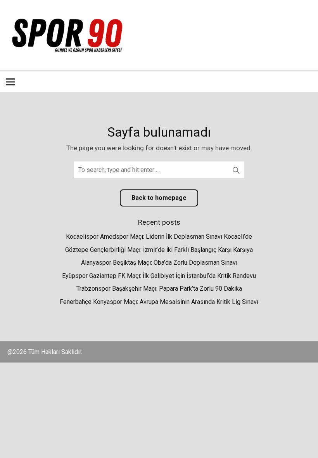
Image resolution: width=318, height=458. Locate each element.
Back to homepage (159, 197)
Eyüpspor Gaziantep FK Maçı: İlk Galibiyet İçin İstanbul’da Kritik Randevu (159, 275)
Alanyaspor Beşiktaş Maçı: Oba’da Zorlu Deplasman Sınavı (159, 262)
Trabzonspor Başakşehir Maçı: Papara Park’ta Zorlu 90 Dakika (159, 288)
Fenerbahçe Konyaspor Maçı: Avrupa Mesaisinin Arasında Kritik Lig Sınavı (159, 301)
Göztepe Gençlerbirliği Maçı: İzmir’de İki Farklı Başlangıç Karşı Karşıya (159, 249)
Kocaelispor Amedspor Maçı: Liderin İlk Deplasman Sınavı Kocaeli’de (159, 236)
